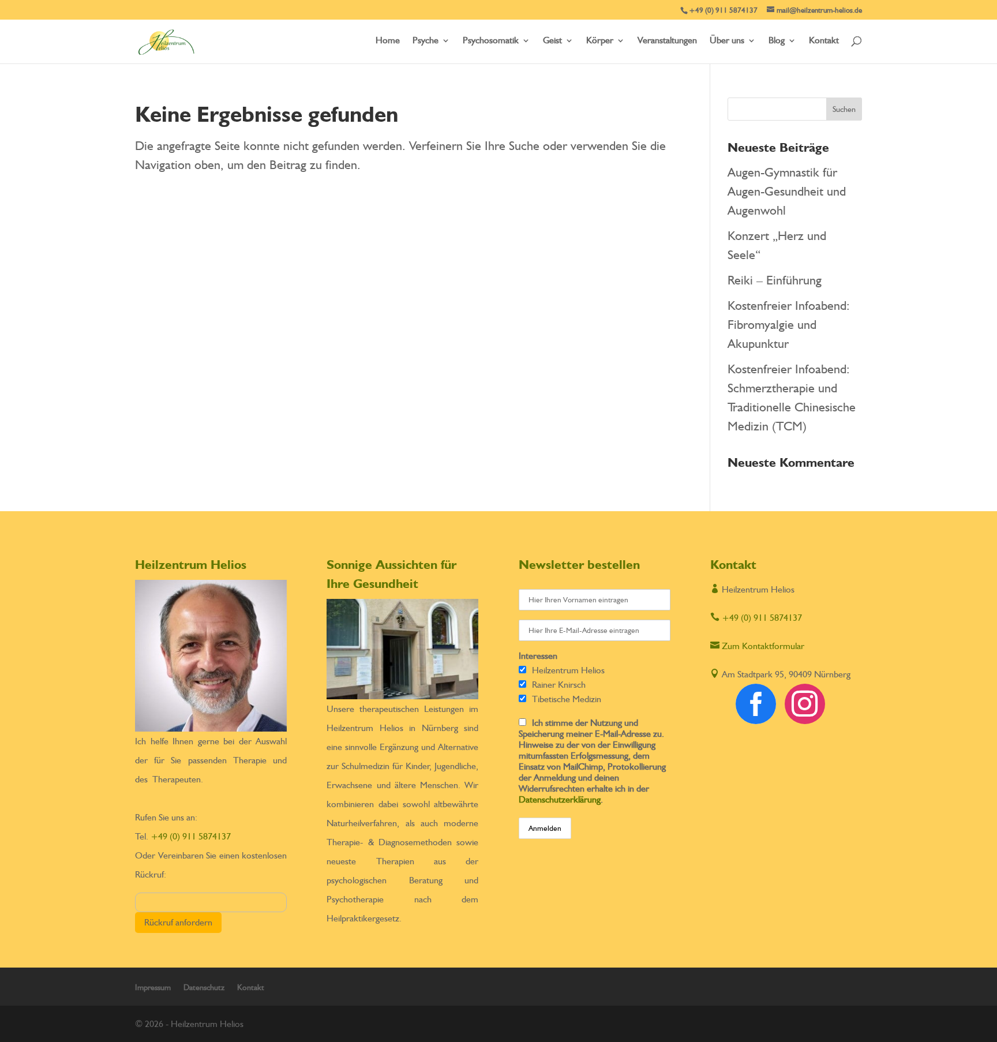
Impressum (153, 987)
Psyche (425, 41)
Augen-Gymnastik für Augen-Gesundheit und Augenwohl (787, 191)
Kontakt (824, 41)
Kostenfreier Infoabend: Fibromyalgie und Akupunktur (789, 324)
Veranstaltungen (667, 41)
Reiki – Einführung (775, 279)
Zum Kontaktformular (757, 645)
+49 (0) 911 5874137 (191, 836)
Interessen (538, 655)
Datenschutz (203, 987)
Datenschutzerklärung (560, 799)
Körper (599, 41)
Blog (777, 41)
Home (388, 41)
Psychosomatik (491, 41)
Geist (552, 41)
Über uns (727, 41)
